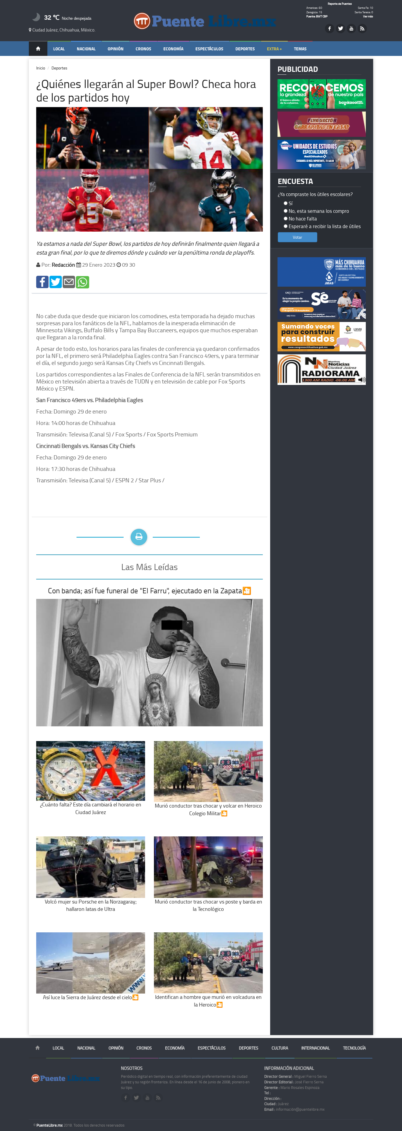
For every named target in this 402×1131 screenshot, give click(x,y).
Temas (300, 49)
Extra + (274, 49)
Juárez (276, 1103)
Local (59, 49)
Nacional (86, 49)
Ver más (368, 16)
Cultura (280, 1048)
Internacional (315, 1048)
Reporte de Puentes (340, 3)
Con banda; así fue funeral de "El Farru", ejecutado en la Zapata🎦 (149, 590)
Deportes (245, 49)
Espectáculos (209, 49)
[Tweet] (55, 281)
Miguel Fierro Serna (295, 1076)
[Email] (69, 281)
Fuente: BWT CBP (317, 16)
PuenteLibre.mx (50, 1125)
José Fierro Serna (294, 1082)
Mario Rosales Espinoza (292, 1087)
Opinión (116, 49)
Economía (173, 49)
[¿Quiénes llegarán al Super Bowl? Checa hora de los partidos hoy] (42, 281)
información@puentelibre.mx (294, 1109)
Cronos (143, 49)
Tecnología (354, 1048)
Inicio (40, 68)
